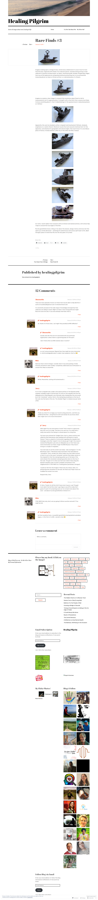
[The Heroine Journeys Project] (83, 739)
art (87, 559)
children (71, 562)
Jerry (37, 388)
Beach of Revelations (70, 615)
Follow (39, 890)
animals (82, 559)
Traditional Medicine (70, 581)
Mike (37, 361)
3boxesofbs (39, 299)
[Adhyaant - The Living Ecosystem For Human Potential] (83, 780)
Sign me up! (40, 645)
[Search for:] (48, 595)
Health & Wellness (69, 571)
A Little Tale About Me (70, 29)
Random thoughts (80, 578)
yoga (82, 587)
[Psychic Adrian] (83, 834)
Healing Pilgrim (28, 21)
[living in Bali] (39, 681)
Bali (66, 562)
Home (52, 29)
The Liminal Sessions (70, 617)
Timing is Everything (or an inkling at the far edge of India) (76, 609)
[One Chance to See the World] (69, 766)
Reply (79, 314)
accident (67, 559)
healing (82, 568)
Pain (72, 578)
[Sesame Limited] (83, 752)
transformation (82, 581)
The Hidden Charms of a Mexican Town (75, 598)
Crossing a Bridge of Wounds (72, 605)
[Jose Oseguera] (69, 780)
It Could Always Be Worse (71, 612)
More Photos (39, 698)
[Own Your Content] (69, 752)
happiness (75, 568)
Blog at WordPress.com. (14, 560)
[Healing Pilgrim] (49, 8)
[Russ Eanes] (69, 711)
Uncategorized (69, 587)
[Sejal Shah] (83, 793)
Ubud (78, 584)
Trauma (67, 584)
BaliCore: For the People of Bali (72, 603)
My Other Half (80, 29)
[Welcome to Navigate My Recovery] (69, 848)
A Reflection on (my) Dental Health (73, 620)
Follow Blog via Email (44, 874)
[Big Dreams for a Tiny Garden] (69, 862)
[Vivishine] (83, 766)
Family (84, 562)
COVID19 (78, 562)
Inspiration (79, 571)
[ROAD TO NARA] (69, 697)
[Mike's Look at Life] (83, 697)
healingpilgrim (45, 320)
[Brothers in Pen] (69, 739)
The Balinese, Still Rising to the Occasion (75, 622)
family (66, 565)
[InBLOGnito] (83, 711)
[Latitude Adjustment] (83, 725)
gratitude (67, 568)
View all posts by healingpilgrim (31, 277)
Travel (72, 584)
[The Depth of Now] (83, 848)
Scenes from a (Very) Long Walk (73, 600)
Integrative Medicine (70, 574)
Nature (66, 578)
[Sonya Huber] (69, 807)
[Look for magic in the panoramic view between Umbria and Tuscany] (69, 821)
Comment (76, 547)
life (87, 574)
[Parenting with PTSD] (69, 834)
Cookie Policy (30, 897)
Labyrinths (81, 574)
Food (71, 565)
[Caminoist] (69, 725)
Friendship (78, 565)
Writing (77, 587)
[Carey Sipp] (83, 821)
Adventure (75, 559)
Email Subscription (43, 629)
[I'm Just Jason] (83, 807)
